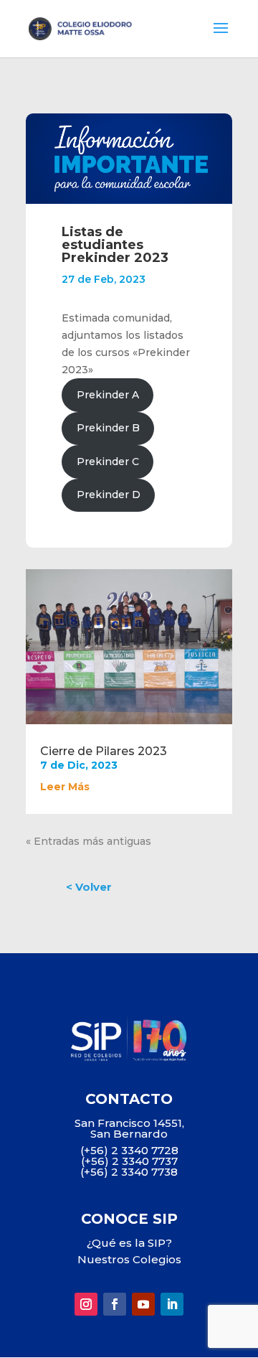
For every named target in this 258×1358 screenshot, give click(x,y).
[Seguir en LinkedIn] (172, 1304)
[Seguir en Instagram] (86, 1304)
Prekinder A (108, 394)
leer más (65, 786)
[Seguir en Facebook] (114, 1304)
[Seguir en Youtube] (143, 1304)
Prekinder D (108, 494)
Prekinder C (108, 461)
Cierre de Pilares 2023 (103, 751)
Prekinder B (108, 427)
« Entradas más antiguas (88, 841)
